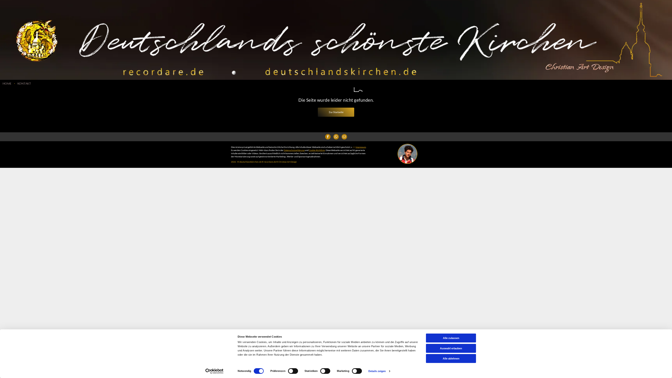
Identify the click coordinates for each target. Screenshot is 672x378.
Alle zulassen (451, 338)
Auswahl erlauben (451, 348)
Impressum (361, 147)
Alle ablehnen (451, 358)
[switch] (293, 371)
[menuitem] (7, 83)
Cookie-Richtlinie (317, 150)
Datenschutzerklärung (294, 150)
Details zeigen (377, 371)
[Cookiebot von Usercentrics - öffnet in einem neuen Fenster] (214, 371)
